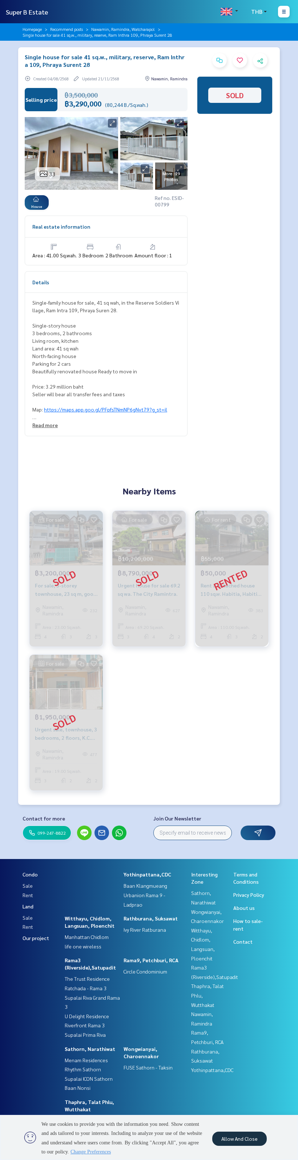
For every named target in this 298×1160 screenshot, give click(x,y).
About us (244, 907)
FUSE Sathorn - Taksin (148, 1067)
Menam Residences (86, 1060)
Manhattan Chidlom (87, 937)
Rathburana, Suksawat (151, 918)
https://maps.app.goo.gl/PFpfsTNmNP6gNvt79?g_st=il (105, 409)
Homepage (32, 29)
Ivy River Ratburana (145, 929)
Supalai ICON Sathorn (89, 1078)
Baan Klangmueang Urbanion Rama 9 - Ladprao (145, 894)
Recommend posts (66, 29)
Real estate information (61, 226)
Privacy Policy (248, 894)
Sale (28, 885)
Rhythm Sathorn (83, 1069)
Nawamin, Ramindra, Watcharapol (123, 29)
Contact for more (44, 818)
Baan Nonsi (77, 1087)
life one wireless (83, 946)
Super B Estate (27, 12)
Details (40, 282)
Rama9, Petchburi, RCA (151, 960)
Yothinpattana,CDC (147, 874)
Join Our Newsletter (177, 818)
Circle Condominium (145, 971)
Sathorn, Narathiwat (90, 1048)
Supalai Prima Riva (85, 1034)
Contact (243, 941)
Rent (28, 895)
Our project (36, 938)
